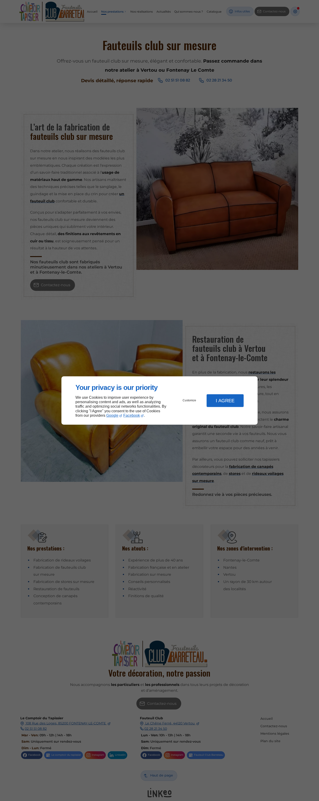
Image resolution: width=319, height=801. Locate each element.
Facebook (131, 415)
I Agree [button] (225, 400)
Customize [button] (189, 400)
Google (112, 415)
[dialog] (159, 400)
